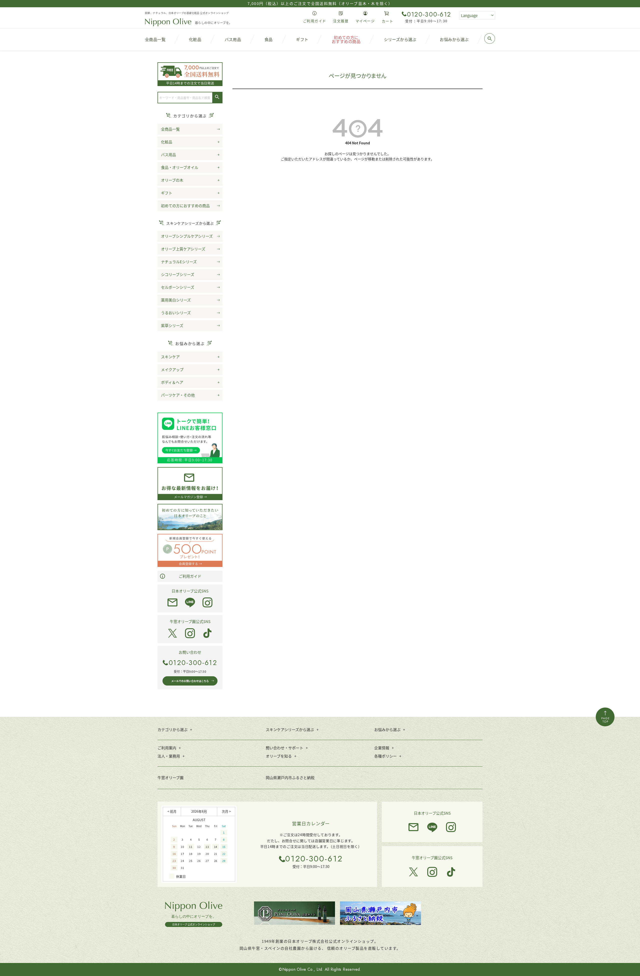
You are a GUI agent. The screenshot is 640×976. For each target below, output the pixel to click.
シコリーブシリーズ (177, 274)
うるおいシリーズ (176, 312)
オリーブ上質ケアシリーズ (183, 248)
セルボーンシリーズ (177, 287)
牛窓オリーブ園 (171, 777)
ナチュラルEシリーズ (179, 261)
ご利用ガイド (190, 576)
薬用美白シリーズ (176, 299)
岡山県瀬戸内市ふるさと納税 (290, 777)
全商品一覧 (170, 129)
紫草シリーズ (172, 325)
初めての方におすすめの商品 (185, 205)
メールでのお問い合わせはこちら (190, 681)
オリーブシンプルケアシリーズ (187, 236)
